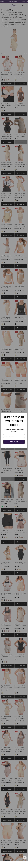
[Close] (25, 415)
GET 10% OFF (14, 442)
